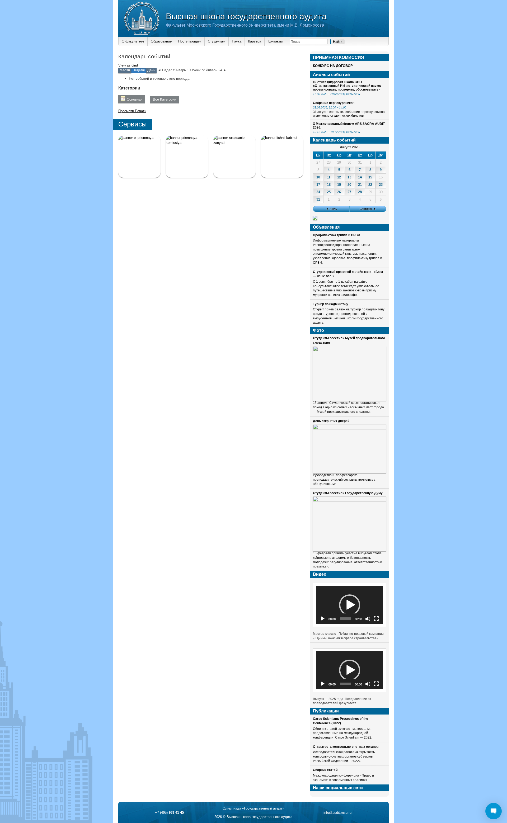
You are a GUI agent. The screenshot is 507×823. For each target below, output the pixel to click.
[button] (349, 605)
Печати (132, 111)
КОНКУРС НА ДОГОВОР (333, 66)
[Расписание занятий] (234, 156)
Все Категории (164, 99)
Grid (128, 65)
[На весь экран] (376, 618)
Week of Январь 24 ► (209, 70)
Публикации (326, 711)
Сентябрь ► (368, 208)
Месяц (125, 70)
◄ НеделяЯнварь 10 (174, 70)
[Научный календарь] (315, 219)
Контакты (275, 41)
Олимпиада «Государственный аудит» (253, 808)
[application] (349, 605)
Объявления (326, 227)
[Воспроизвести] (322, 618)
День (151, 70)
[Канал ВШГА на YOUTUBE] (282, 156)
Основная (134, 99)
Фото (318, 330)
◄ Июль (331, 208)
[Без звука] (367, 618)
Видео (319, 574)
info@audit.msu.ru (337, 813)
